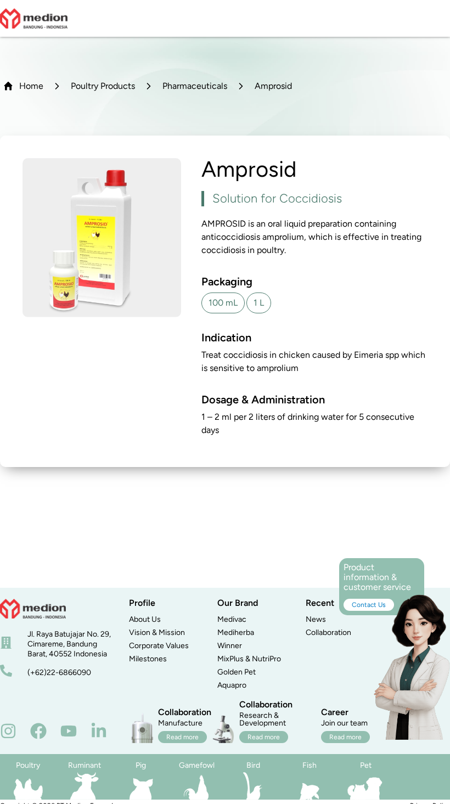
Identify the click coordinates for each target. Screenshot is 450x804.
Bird (253, 765)
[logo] (34, 18)
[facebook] (38, 731)
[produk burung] (253, 786)
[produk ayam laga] (197, 786)
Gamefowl (197, 765)
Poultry (28, 765)
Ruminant (84, 765)
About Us (145, 619)
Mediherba (235, 632)
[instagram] (8, 731)
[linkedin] (99, 731)
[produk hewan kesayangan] (366, 786)
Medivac (231, 619)
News (316, 619)
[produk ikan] (310, 786)
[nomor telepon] (6, 671)
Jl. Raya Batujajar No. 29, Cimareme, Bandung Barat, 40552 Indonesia (69, 644)
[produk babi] (141, 786)
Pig (141, 765)
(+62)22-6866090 (59, 672)
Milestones (148, 659)
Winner (229, 645)
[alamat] (6, 643)
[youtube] (68, 731)
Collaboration (328, 632)
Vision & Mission (157, 632)
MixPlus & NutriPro (249, 659)
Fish (309, 765)
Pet (366, 765)
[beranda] (33, 609)
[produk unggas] (28, 786)
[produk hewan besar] (85, 786)
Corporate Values (159, 645)
